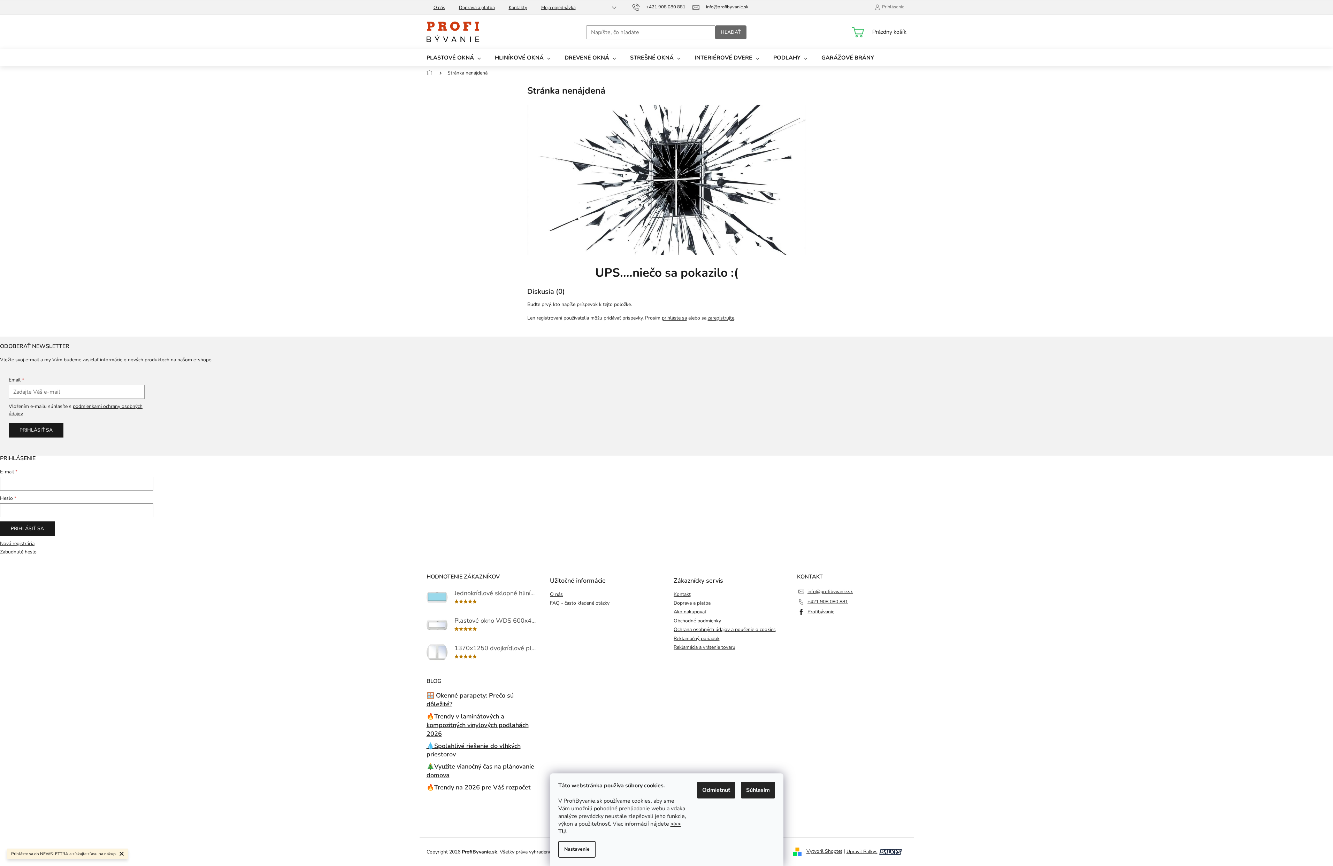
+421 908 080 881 (827, 601)
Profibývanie (820, 611)
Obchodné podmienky (697, 620)
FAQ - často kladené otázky (580, 603)
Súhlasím (758, 790)
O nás (439, 8)
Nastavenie (577, 849)
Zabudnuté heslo (18, 552)
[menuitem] (454, 57)
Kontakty (518, 8)
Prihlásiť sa (36, 430)
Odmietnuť (716, 790)
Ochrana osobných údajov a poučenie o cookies (725, 629)
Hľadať (731, 32)
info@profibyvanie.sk (830, 591)
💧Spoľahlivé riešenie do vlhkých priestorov (474, 750)
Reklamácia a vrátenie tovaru (704, 647)
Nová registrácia (17, 543)
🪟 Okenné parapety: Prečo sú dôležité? (470, 699)
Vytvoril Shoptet (824, 851)
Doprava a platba (477, 8)
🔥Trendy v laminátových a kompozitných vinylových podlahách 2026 (478, 725)
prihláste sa (674, 318)
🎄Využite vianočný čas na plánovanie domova (480, 770)
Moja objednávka (558, 8)
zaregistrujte (721, 318)
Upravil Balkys (862, 851)
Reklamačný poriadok (697, 638)
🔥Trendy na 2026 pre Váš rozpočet (479, 787)
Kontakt (682, 594)
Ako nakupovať (690, 611)
